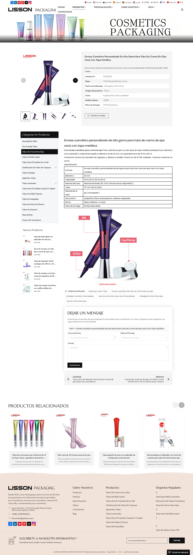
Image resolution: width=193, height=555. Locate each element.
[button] (75, 80)
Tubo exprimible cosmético (168, 496)
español (118, 2)
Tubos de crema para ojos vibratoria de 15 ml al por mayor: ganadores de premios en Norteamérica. (29, 456)
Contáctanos (65, 11)
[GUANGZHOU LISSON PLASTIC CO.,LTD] (20, 9)
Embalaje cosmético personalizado (80, 296)
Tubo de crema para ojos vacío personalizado (116, 296)
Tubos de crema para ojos (72, 38)
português (128, 2)
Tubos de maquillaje (30, 199)
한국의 (155, 2)
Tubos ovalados (28, 172)
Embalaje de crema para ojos (151, 296)
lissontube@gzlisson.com (23, 518)
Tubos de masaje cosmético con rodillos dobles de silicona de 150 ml (45, 287)
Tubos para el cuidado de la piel (35, 162)
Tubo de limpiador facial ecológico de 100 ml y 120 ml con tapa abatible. (44, 262)
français (98, 2)
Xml (120, 552)
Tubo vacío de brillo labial (167, 513)
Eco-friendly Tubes (29, 146)
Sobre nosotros (79, 500)
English (89, 2)
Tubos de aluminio (29, 209)
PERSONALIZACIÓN (102, 7)
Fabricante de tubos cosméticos (170, 500)
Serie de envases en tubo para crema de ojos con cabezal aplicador (44, 250)
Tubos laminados (29, 183)
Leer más (37, 242)
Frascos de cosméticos (31, 220)
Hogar (61, 7)
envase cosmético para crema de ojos (85, 150)
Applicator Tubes (29, 178)
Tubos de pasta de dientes (33, 204)
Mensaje (71, 343)
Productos (78, 7)
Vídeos (76, 505)
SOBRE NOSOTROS (129, 7)
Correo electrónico (74, 333)
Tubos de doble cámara (32, 193)
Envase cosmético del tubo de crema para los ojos (132, 291)
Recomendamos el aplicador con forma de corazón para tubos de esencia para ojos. (164, 456)
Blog (150, 7)
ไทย (163, 2)
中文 (181, 2)
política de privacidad (131, 552)
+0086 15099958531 (21, 514)
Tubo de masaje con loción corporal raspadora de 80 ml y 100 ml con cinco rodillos (45, 274)
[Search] (182, 9)
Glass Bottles (27, 214)
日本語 (146, 2)
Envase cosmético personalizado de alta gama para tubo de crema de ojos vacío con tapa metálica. (120, 328)
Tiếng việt (172, 2)
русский (108, 2)
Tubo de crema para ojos (76, 301)
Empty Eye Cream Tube (98, 291)
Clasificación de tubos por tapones (36, 167)
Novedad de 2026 (29, 141)
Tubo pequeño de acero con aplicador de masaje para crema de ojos (119, 456)
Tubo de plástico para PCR (167, 530)
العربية (138, 2)
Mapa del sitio (111, 552)
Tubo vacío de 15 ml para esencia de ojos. (74, 455)
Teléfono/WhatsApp (127, 333)
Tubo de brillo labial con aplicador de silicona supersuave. (43, 238)
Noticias (76, 496)
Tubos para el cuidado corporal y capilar (38, 188)
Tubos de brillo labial (31, 157)
